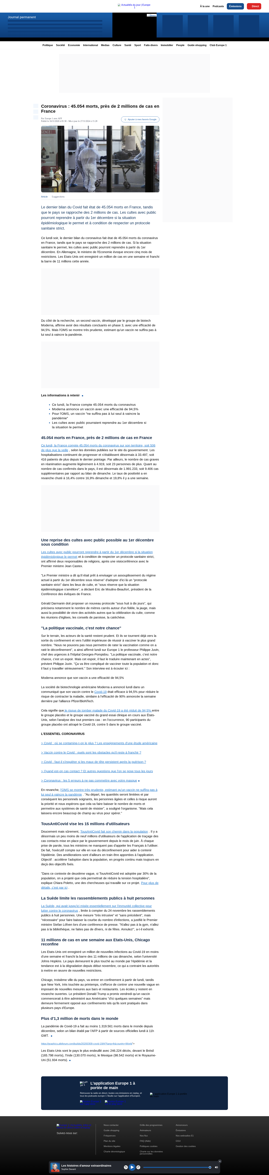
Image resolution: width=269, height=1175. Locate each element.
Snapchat (80, 1139)
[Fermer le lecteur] (220, 1161)
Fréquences (110, 1135)
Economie (74, 45)
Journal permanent (22, 17)
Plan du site (109, 1141)
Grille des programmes (151, 1125)
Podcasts (218, 6)
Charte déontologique (114, 1151)
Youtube (74, 1139)
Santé (127, 45)
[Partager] (35, 106)
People (180, 45)
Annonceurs (182, 1125)
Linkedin (85, 1139)
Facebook (69, 1139)
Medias (105, 45)
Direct (255, 6)
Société (60, 45)
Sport (137, 45)
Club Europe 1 (218, 45)
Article (44, 196)
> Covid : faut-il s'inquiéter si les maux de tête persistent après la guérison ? (93, 762)
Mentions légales (112, 1146)
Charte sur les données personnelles (151, 1152)
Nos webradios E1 (185, 1135)
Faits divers (151, 45)
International (90, 45)
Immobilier (167, 45)
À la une (205, 6)
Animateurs (145, 1130)
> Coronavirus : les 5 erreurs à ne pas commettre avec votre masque (89, 780)
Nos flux (144, 1135)
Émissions (235, 6)
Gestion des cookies (186, 1146)
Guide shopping (197, 45)
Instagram (64, 1139)
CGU (178, 1141)
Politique (47, 45)
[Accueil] (134, 7)
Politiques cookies (148, 1146)
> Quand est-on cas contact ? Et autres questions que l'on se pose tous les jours (97, 771)
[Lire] (132, 1167)
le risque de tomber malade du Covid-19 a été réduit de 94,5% (108, 710)
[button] (216, 1167)
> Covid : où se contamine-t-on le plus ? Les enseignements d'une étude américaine (99, 743)
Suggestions (58, 196)
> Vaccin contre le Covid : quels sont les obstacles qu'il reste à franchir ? (91, 752)
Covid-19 (100, 691)
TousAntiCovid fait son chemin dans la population (114, 831)
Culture (117, 45)
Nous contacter (111, 1125)
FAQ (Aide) (145, 1141)
